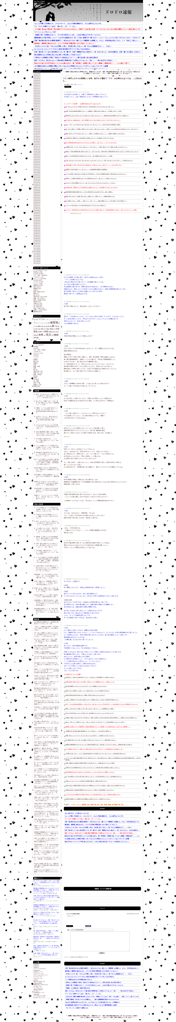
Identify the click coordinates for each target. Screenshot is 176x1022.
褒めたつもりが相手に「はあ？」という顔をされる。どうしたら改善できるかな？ (88, 690)
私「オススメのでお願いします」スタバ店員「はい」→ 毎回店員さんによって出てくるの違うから (46, 764)
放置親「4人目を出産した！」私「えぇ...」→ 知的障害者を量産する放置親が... (87, 169)
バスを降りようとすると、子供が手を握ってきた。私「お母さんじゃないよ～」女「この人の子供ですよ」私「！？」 (46, 792)
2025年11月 (37, 88)
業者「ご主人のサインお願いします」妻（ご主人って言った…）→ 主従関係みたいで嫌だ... (90, 708)
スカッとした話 (38, 278)
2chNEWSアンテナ (39, 992)
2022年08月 (37, 153)
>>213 (66, 591)
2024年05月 (37, 118)
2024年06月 (37, 116)
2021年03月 (37, 181)
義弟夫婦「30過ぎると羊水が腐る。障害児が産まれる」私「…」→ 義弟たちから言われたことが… (47, 938)
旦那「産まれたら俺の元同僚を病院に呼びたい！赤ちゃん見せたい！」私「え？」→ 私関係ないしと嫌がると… (46, 743)
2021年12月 (37, 166)
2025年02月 (37, 103)
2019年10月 (37, 209)
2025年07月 (37, 95)
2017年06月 (37, 255)
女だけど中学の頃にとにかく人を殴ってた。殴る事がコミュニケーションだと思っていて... (90, 713)
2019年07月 (37, 214)
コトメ (50, 319)
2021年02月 (37, 182)
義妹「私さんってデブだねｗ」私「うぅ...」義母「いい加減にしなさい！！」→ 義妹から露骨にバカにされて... (95, 133)
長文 (48, 334)
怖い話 (35, 295)
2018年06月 (37, 235)
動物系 (35, 288)
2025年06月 (37, 97)
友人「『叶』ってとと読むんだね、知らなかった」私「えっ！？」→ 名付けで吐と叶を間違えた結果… (93, 124)
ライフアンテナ (38, 976)
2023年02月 (37, 143)
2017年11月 (37, 247)
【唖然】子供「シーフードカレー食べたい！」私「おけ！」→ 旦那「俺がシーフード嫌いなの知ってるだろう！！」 (97, 147)
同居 (36, 326)
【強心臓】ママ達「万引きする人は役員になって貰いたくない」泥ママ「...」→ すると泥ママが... (94, 165)
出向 (88, 804)
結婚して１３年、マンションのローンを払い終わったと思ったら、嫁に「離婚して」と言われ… (46, 827)
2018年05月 (37, 237)
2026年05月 (37, 78)
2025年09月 (37, 92)
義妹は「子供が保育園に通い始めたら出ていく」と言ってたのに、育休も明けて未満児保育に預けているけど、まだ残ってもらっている (102, 151)
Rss (38, 1)
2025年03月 (37, 102)
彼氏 (36, 329)
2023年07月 (37, 134)
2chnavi (36, 980)
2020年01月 (37, 204)
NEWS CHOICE (38, 989)
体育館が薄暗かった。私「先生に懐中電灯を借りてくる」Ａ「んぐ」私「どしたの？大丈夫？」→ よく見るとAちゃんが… (46, 846)
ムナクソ (36, 283)
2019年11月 (37, 207)
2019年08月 (37, 212)
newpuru (36, 967)
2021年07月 (37, 174)
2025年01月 (37, 105)
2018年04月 (37, 238)
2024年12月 (37, 106)
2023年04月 (37, 139)
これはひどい (37, 277)
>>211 (66, 600)
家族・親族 (37, 291)
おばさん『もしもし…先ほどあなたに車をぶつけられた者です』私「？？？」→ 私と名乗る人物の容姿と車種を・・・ (46, 677)
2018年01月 (37, 243)
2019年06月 (37, 215)
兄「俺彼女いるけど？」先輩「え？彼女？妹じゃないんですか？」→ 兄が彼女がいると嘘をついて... (95, 749)
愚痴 (51, 329)
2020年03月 (37, 200)
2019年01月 (37, 223)
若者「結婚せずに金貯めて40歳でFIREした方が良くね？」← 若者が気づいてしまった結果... (90, 763)
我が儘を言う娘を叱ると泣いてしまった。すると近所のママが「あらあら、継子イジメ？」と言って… (47, 454)
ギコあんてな (37, 986)
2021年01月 (37, 184)
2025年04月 (37, 100)
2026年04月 (37, 80)
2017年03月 (37, 260)
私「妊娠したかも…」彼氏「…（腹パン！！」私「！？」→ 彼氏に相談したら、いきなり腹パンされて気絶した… (96, 201)
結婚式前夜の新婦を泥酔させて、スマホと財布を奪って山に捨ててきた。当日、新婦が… (89, 192)
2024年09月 (37, 111)
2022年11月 (37, 148)
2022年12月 (37, 146)
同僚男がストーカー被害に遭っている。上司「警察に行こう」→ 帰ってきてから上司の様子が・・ (91, 892)
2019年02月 (37, 222)
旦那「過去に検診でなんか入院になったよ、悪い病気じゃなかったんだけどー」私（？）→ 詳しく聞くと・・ (47, 545)
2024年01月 (37, 125)
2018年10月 (37, 228)
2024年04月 (37, 120)
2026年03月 (37, 82)
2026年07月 (37, 75)
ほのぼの (36, 280)
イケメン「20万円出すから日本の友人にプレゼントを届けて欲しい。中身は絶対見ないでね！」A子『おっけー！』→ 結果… (102, 210)
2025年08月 (37, 93)
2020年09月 (37, 190)
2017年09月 (37, 250)
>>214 (70, 600)
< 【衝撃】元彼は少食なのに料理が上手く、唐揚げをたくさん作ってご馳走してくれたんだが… (82, 72)
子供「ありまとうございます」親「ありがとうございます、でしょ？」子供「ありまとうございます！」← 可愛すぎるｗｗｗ (99, 160)
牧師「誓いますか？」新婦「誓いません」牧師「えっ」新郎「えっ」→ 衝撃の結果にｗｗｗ (90, 196)
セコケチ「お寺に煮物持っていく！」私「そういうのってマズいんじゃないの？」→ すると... (91, 183)
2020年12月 (37, 186)
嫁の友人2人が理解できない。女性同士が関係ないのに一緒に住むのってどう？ (86, 897)
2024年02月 (37, 123)
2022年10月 (37, 149)
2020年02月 (37, 202)
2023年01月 (37, 144)
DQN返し (36, 272)
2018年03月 (37, 240)
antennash (37, 970)
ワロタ (45, 323)
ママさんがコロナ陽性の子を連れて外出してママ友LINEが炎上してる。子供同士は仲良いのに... (93, 794)
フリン (36, 323)
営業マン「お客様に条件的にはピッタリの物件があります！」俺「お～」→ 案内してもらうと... (91, 178)
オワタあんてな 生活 (39, 995)
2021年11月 (37, 167)
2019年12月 (37, 205)
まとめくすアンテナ (39, 997)
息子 (45, 329)
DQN (35, 319)
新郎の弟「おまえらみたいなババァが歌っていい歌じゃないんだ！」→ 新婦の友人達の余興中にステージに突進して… (97, 115)
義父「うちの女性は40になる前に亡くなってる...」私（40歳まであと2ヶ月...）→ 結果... (89, 156)
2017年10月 (37, 248)
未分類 (35, 301)
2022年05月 (37, 158)
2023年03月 (37, 141)
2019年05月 (37, 217)
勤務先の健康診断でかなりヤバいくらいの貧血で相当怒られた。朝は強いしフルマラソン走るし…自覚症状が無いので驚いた (99, 744)
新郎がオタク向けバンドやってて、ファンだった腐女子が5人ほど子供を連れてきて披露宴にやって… (46, 702)
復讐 (35, 293)
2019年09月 (37, 210)
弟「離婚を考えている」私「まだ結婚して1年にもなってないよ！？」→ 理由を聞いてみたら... (91, 740)
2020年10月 (37, 189)
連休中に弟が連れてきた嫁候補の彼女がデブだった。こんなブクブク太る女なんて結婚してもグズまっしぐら (94, 903)
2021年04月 (37, 179)
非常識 (36, 338)
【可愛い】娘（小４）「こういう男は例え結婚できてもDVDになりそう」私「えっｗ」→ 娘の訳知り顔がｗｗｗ (96, 753)
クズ (46, 319)
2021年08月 (37, 172)
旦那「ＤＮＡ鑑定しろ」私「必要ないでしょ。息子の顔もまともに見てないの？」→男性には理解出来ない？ (46, 840)
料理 (54, 329)
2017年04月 (37, 258)
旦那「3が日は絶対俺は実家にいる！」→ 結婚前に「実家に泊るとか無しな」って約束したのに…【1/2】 (94, 111)
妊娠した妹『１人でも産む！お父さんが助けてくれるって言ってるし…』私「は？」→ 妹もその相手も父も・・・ (46, 798)
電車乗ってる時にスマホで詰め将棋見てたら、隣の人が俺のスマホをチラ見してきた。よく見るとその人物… (47, 538)
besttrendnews (38, 983)
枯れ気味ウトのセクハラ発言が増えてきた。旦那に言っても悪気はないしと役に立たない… (47, 469)
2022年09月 (37, 151)
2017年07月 (37, 253)
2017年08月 (37, 251)
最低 (36, 331)
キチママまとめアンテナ (41, 975)
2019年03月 (37, 220)
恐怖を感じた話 (38, 296)
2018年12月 (37, 225)
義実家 (57, 331)
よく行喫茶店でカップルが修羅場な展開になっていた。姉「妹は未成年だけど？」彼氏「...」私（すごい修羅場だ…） (96, 895)
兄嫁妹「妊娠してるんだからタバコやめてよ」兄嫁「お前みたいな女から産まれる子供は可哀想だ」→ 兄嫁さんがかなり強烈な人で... (101, 717)
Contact (43, 1)
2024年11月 (37, 108)
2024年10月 (37, 110)
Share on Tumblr (88, 926)
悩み (48, 329)
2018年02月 (37, 242)
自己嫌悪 (115, 804)
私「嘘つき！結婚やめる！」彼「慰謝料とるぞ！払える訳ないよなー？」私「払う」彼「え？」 (93, 120)
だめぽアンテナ (38, 971)
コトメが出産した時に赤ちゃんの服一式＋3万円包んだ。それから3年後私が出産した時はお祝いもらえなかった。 (96, 174)
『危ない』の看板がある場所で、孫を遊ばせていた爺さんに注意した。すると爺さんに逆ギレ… (46, 628)
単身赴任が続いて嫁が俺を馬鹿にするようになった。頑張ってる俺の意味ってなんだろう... (90, 790)
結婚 (50, 331)
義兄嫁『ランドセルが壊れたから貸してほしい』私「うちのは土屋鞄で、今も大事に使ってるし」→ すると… (47, 576)
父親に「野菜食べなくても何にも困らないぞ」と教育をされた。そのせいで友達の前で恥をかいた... (92, 699)
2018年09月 (37, 230)
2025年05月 (37, 98)
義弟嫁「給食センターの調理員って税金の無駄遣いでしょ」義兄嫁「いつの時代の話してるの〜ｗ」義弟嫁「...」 (98, 726)
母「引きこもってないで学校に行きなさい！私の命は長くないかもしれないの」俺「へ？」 (90, 106)
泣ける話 (36, 305)
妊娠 (46, 326)
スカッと (54, 319)
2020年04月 (37, 199)
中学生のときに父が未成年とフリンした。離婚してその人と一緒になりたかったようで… (47, 516)
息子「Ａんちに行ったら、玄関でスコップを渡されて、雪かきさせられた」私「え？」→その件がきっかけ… (47, 396)
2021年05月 (37, 177)
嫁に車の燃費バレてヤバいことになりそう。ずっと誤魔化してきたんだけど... (86, 686)
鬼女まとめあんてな (39, 981)
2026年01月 (37, 85)
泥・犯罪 (36, 306)
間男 (53, 335)
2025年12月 (37, 87)
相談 (46, 331)
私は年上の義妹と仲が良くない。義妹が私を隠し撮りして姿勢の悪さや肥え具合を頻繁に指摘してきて (46, 865)
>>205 (75, 581)
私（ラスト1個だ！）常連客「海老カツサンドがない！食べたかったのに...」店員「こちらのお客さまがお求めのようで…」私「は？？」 (102, 129)
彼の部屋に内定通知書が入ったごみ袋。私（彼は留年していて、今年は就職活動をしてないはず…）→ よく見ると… (46, 781)
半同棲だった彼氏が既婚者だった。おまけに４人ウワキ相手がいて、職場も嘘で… (47, 476)
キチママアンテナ (39, 973)
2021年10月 (37, 169)
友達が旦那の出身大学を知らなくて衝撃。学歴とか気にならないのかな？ (85, 695)
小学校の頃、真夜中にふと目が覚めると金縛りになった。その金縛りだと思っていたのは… (90, 138)
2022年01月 (37, 164)
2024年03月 (37, 121)
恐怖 (42, 329)
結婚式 (53, 331)
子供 (56, 326)
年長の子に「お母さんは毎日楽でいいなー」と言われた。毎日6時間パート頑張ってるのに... (90, 677)
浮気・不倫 (37, 308)
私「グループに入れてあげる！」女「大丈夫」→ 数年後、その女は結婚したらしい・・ (46, 859)
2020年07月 (37, 194)
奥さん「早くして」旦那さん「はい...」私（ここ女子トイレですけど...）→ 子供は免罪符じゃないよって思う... (95, 722)
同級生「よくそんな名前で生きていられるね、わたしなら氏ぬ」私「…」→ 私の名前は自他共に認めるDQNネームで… (46, 670)
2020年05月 (37, 197)
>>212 (66, 585)
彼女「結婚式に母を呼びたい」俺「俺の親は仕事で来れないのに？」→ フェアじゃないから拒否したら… (47, 947)
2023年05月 (37, 138)
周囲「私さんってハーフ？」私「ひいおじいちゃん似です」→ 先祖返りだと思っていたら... (90, 735)
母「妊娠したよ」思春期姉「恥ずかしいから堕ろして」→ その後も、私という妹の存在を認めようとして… (47, 583)
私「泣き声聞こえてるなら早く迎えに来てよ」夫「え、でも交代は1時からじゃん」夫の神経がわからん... (94, 776)
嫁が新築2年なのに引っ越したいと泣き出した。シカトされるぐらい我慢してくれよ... (90, 772)
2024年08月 (37, 113)
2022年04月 (37, 159)
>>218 (85, 602)
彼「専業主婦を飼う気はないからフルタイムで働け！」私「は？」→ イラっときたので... (91, 142)
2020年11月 (37, 187)
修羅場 (35, 285)
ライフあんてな (38, 988)
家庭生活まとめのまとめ (41, 984)
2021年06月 (37, 176)
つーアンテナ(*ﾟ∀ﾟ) (40, 968)
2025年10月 (37, 90)
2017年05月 (37, 256)
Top (35, 1)
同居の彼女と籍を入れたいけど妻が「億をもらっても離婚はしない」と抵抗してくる (90, 682)
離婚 (56, 335)
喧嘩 (42, 326)
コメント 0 (79, 84)
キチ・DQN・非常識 (39, 275)
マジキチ (36, 282)
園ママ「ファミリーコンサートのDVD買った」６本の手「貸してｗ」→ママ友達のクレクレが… (47, 497)
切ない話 (36, 287)
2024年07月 (37, 115)
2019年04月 (37, 219)
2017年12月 (37, 245)
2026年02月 (37, 83)
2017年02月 (37, 261)
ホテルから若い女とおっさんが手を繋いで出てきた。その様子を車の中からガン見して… (47, 426)
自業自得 (36, 335)
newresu (36, 964)
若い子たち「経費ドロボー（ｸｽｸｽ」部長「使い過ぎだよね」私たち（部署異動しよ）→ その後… (47, 402)
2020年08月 (37, 192)
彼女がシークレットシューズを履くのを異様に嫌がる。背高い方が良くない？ (86, 781)
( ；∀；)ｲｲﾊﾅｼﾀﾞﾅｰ (39, 270)
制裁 (92, 804)
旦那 (57, 329)
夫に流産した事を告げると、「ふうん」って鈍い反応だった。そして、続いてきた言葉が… (47, 440)
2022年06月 (37, 156)
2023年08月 (37, 133)
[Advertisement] (85, 229)
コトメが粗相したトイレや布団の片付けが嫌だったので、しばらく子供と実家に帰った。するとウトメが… (47, 447)
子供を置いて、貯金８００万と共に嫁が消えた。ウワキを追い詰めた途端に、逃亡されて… (47, 490)
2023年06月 (37, 136)
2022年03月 (37, 161)
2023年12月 (37, 126)
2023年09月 (37, 131)
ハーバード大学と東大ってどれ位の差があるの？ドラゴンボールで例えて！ (86, 205)
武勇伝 (35, 303)
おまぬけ (36, 273)
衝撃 (41, 334)
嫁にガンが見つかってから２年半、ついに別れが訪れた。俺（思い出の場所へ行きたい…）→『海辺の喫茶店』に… (47, 483)
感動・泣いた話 (38, 298)
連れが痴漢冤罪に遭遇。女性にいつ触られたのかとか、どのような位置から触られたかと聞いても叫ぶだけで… (47, 433)
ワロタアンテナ (38, 978)
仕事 (48, 323)
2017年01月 (37, 263)
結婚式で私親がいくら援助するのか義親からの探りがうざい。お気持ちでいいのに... (88, 799)
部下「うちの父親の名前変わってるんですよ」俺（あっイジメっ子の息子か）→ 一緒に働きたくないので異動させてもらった (102, 704)
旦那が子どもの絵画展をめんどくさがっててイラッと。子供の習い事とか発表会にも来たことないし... (93, 767)
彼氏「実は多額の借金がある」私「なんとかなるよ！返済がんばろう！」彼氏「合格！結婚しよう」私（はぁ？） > (121, 72)
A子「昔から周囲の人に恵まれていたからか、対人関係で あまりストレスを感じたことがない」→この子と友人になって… (46, 634)
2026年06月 (37, 77)
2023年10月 (37, 130)
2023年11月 (37, 128)
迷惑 (45, 335)
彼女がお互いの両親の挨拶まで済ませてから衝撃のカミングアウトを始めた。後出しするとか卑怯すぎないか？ (95, 785)
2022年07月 (37, 154)
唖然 (39, 326)
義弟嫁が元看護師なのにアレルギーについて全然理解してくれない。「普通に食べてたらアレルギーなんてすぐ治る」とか (46, 833)
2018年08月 (37, 232)
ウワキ (42, 319)
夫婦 (35, 290)
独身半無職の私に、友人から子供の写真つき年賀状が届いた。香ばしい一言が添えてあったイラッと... (92, 900)
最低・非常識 (37, 300)
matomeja (36, 994)
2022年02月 (37, 162)
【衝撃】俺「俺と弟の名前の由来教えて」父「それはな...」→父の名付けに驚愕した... (89, 731)
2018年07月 (37, 233)
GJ (37, 319)
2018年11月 (37, 227)
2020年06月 (37, 195)
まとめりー (37, 991)
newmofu (36, 965)
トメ (58, 319)
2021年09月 (37, 171)
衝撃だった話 (37, 310)
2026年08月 (37, 74)
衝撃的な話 (37, 311)
